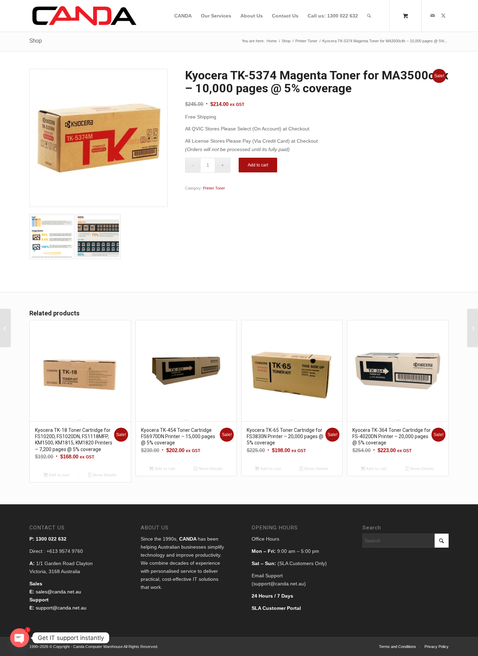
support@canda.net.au (61, 608)
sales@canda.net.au (58, 591)
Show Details (104, 475)
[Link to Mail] (433, 15)
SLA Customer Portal (276, 608)
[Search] (369, 15)
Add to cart (258, 165)
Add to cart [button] (58, 475)
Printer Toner (214, 188)
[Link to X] (443, 15)
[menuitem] (183, 15)
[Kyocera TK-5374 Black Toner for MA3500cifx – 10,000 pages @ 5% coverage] (5, 328)
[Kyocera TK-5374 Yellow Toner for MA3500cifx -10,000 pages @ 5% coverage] (472, 328)
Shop (35, 40)
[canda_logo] (84, 15)
